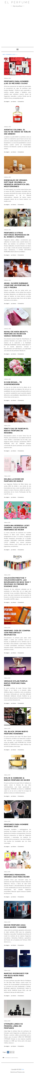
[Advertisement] (17, 26)
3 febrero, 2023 (7, 522)
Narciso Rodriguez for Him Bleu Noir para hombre (16, 975)
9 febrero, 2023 (7, 425)
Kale (22, 1069)
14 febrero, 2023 (7, 379)
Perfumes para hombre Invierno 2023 (16, 825)
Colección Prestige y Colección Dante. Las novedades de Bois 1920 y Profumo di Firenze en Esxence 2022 (17, 582)
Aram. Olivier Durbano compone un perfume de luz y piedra (16, 285)
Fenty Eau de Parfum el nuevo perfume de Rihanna (16, 431)
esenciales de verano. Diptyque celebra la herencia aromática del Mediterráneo (17, 183)
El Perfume (17, 2)
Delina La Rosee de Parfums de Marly (14, 480)
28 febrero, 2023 (7, 78)
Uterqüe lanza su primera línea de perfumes (13, 1026)
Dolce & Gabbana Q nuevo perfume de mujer (17, 779)
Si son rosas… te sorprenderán (13, 383)
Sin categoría (6, 101)
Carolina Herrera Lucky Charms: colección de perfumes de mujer (17, 528)
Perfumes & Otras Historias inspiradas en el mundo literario (16, 235)
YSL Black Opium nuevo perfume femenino (16, 733)
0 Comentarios (21, 101)
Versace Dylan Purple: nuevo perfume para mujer (16, 683)
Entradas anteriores (11, 1057)
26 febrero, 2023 (7, 126)
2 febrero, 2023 (7, 970)
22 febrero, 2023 (7, 177)
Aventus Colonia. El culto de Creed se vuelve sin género (17, 132)
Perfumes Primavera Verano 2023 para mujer (17, 876)
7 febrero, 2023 (7, 476)
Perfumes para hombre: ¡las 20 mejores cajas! (16, 82)
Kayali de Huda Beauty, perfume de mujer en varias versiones (16, 334)
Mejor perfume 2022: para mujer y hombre (15, 926)
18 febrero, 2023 (7, 280)
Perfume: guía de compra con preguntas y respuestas (17, 633)
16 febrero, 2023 (7, 328)
